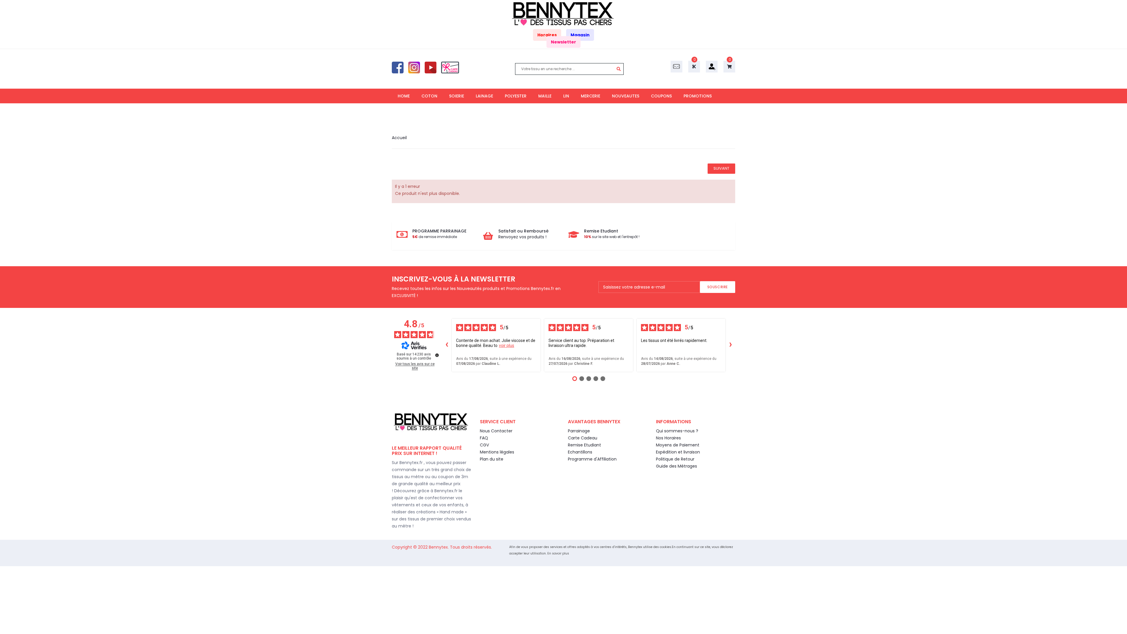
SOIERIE (456, 96)
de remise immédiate (434, 236)
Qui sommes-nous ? (677, 431)
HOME (404, 96)
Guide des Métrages (676, 466)
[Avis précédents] (447, 345)
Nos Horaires (668, 438)
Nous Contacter (496, 431)
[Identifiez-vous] (712, 66)
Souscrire (717, 286)
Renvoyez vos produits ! (522, 237)
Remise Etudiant (584, 445)
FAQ (484, 438)
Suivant (721, 168)
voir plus (506, 345)
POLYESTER (516, 96)
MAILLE (544, 96)
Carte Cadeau (582, 438)
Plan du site (491, 459)
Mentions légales (497, 452)
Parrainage (579, 431)
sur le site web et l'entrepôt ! (612, 236)
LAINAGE (484, 96)
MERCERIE (590, 96)
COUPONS (661, 96)
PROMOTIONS (698, 96)
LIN (566, 96)
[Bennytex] (563, 14)
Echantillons (580, 452)
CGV (484, 445)
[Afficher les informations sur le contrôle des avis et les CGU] (437, 355)
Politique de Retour (675, 459)
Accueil (399, 138)
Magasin (580, 35)
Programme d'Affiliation (592, 459)
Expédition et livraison (678, 452)
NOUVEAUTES (625, 96)
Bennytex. (439, 547)
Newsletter (563, 42)
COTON (429, 96)
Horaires (547, 35)
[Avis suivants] (730, 345)
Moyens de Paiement (677, 445)
